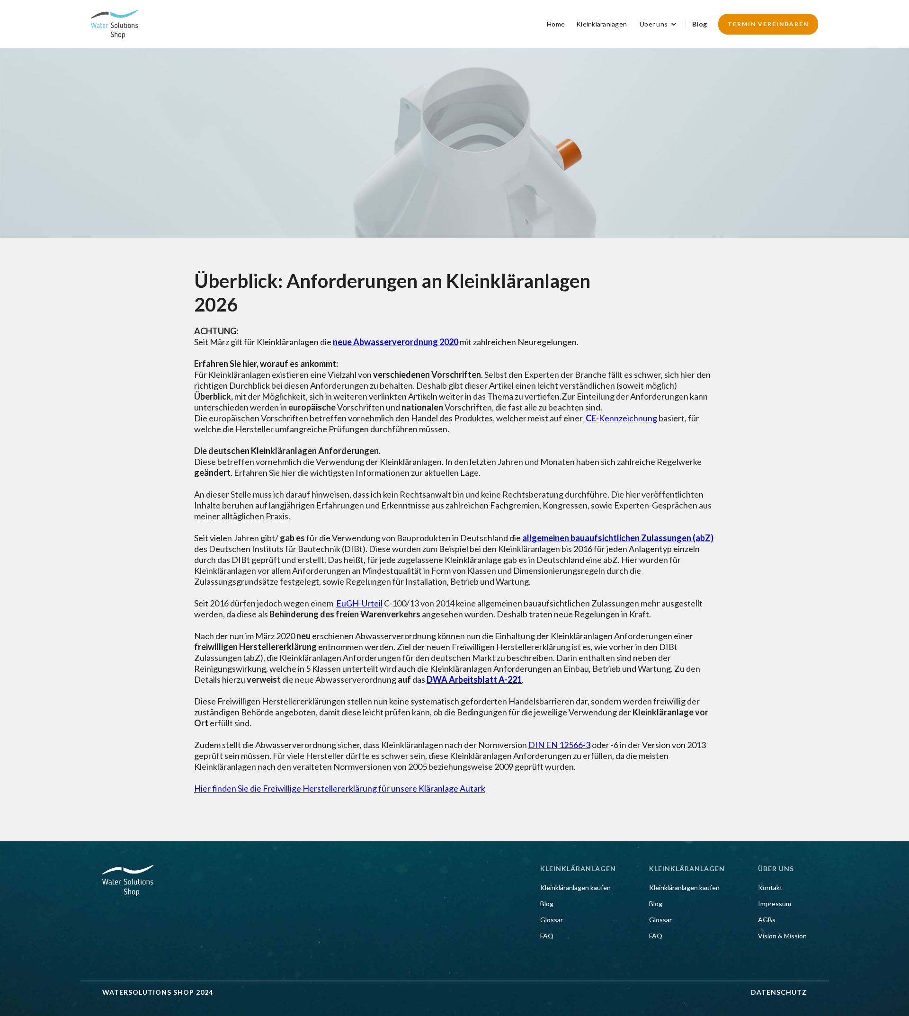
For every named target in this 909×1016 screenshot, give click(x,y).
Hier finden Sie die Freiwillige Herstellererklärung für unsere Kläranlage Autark (339, 788)
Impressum (774, 904)
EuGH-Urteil (359, 603)
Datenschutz (779, 992)
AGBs (766, 920)
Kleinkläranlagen (601, 24)
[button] (658, 24)
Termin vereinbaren (768, 23)
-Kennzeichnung (621, 418)
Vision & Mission (782, 936)
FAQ (546, 936)
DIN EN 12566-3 (559, 745)
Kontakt (770, 887)
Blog (699, 24)
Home (556, 24)
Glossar (551, 920)
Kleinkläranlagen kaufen (575, 887)
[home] (114, 24)
